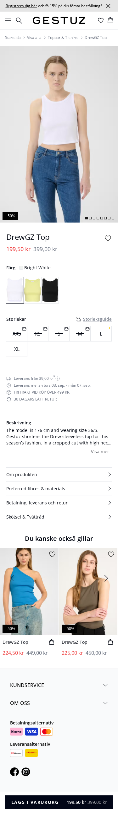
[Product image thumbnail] (86, 218)
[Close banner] (108, 6)
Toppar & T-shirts (63, 37)
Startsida (13, 37)
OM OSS (20, 703)
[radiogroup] (59, 341)
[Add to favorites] (108, 238)
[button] (59, 474)
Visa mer (100, 452)
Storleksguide (97, 319)
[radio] (101, 333)
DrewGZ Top (96, 37)
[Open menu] (7, 20)
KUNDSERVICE (27, 685)
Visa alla (34, 37)
